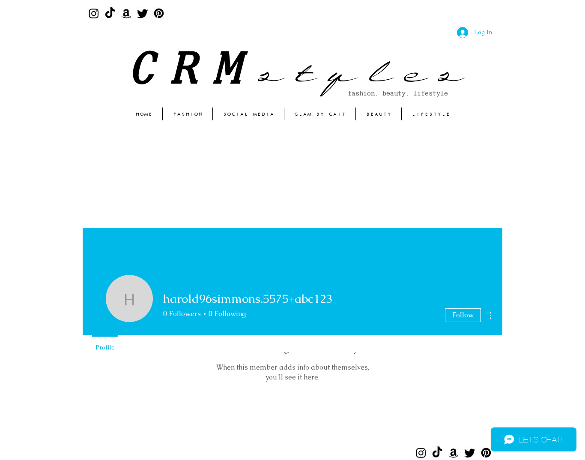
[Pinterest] (158, 13)
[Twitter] (142, 13)
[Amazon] (126, 13)
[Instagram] (93, 13)
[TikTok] (110, 13)
